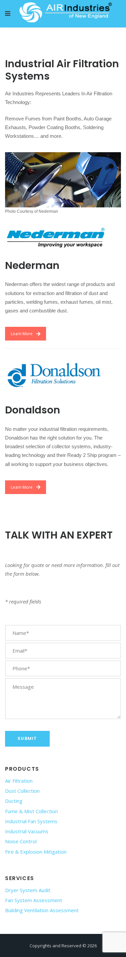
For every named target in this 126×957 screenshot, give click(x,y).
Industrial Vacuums (26, 831)
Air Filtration (19, 780)
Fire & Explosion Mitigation (36, 851)
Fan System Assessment (33, 900)
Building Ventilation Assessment (42, 910)
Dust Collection (22, 790)
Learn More (22, 334)
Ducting (14, 800)
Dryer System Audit (27, 890)
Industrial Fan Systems (31, 821)
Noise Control (21, 841)
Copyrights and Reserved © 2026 (63, 946)
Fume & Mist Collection (31, 811)
